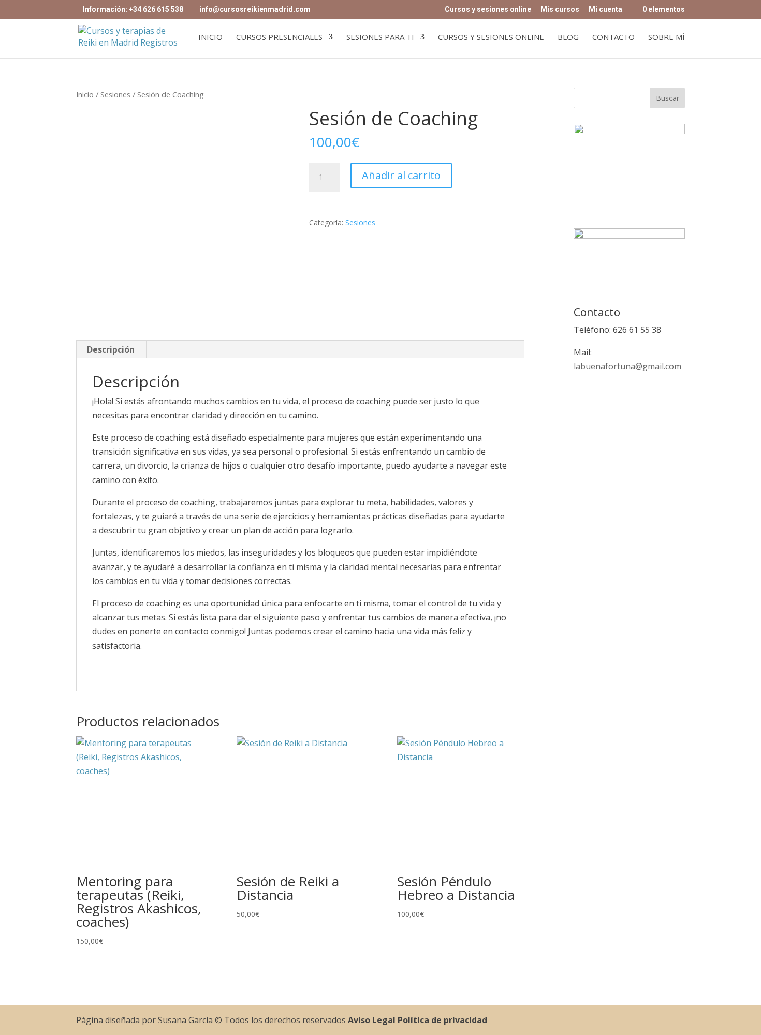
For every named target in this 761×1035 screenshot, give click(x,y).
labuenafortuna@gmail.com (627, 366)
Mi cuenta (605, 9)
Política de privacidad (442, 1020)
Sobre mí (666, 37)
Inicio (210, 37)
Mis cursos (559, 9)
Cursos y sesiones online (488, 9)
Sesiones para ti (380, 37)
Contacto (613, 37)
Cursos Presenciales (279, 37)
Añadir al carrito (401, 175)
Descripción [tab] (111, 349)
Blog (568, 37)
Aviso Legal (372, 1020)
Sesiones (115, 94)
